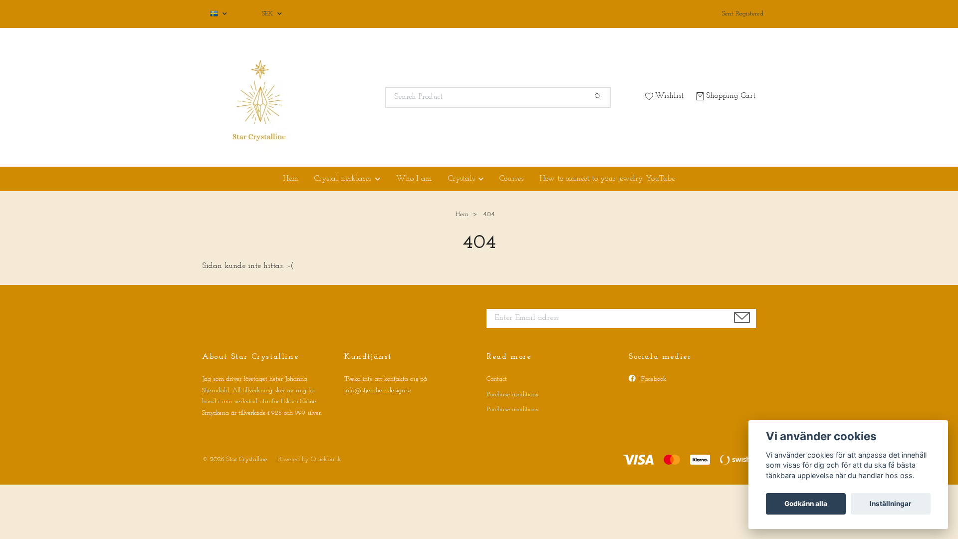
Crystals (461, 179)
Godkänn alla (805, 504)
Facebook (653, 379)
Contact (496, 379)
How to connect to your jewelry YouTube (607, 179)
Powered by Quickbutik (309, 459)
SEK (268, 13)
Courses (511, 179)
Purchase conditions (512, 394)
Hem (290, 179)
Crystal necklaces (342, 179)
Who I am (414, 179)
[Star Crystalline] (341, 97)
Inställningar (891, 504)
